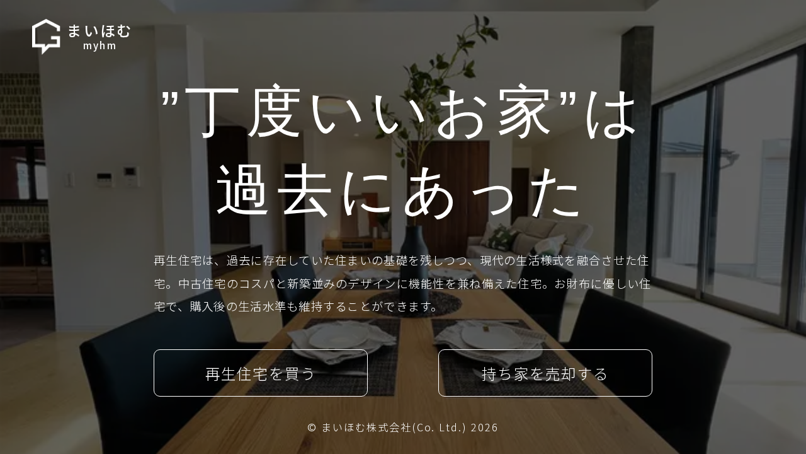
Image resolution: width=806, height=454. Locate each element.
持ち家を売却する (545, 373)
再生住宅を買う (260, 373)
